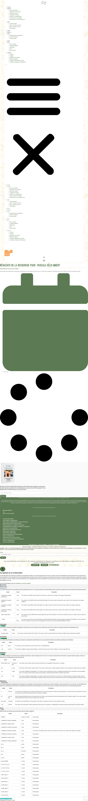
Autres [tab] (1, 708)
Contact (11, 54)
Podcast (9, 32)
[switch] (0, 625)
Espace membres (14, 37)
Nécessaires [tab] (3, 585)
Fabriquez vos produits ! (15, 11)
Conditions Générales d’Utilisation (18, 62)
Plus (8, 42)
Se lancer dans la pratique (16, 18)
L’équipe (11, 55)
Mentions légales (14, 59)
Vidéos (8, 30)
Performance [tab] (3, 636)
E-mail (1, 552)
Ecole (8, 33)
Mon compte (13, 50)
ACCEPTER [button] (35, 565)
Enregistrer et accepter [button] (6, 798)
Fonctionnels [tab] (3, 624)
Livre (11, 48)
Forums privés (13, 38)
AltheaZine (12, 47)
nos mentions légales (25, 583)
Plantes (9, 8)
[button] (33, 125)
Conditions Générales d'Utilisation (57, 546)
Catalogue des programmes (16, 35)
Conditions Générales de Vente (40, 546)
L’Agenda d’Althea (14, 45)
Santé (8, 22)
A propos (9, 52)
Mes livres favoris (14, 13)
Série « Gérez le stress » (15, 26)
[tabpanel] (44, 606)
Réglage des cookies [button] (54, 565)
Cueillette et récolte (14, 14)
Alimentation (12, 28)
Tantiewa (45, 544)
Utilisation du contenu (15, 57)
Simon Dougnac (56, 544)
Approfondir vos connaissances (17, 19)
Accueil (9, 7)
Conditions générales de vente (17, 60)
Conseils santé (13, 23)
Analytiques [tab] (3, 652)
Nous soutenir (13, 44)
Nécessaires (4, 586)
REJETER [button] (44, 565)
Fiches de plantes (14, 10)
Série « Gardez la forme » (16, 25)
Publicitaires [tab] (3, 681)
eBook (8, 41)
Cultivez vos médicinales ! (16, 16)
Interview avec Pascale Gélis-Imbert (9, 268)
